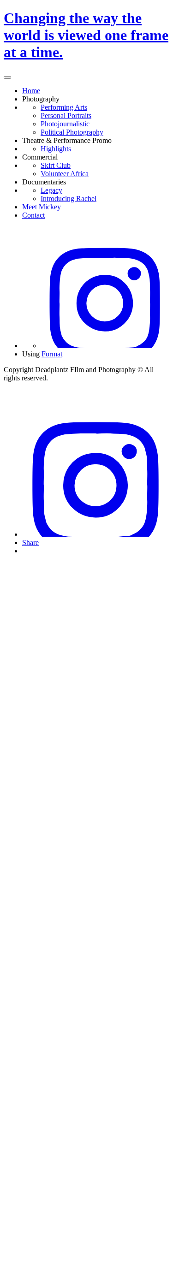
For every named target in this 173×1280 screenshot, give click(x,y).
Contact (33, 215)
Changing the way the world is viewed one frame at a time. (86, 35)
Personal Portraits (66, 115)
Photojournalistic (65, 124)
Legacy (51, 190)
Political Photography (72, 132)
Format (52, 354)
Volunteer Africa (65, 174)
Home (31, 91)
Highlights (56, 149)
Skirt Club (56, 165)
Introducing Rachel (68, 198)
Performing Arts (64, 107)
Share (30, 542)
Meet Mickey (41, 207)
